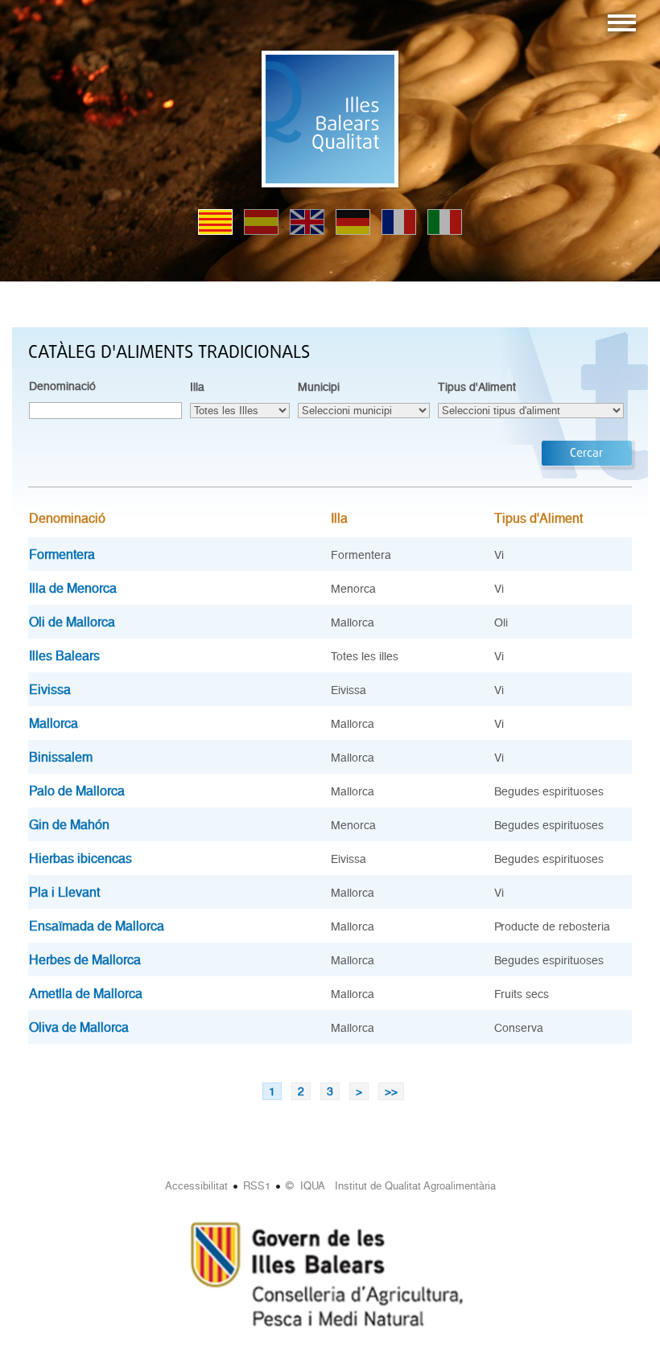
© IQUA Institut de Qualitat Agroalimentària (391, 1186)
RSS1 (256, 1186)
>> (391, 1091)
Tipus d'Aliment (477, 386)
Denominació (62, 386)
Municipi (319, 386)
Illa (197, 386)
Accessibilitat (196, 1186)
